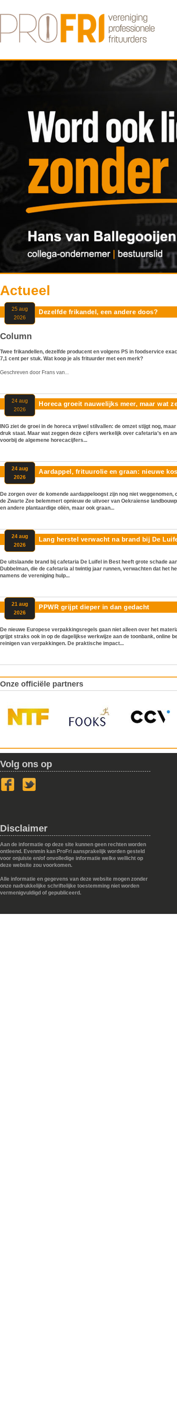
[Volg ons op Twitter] (29, 790)
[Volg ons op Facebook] (8, 790)
